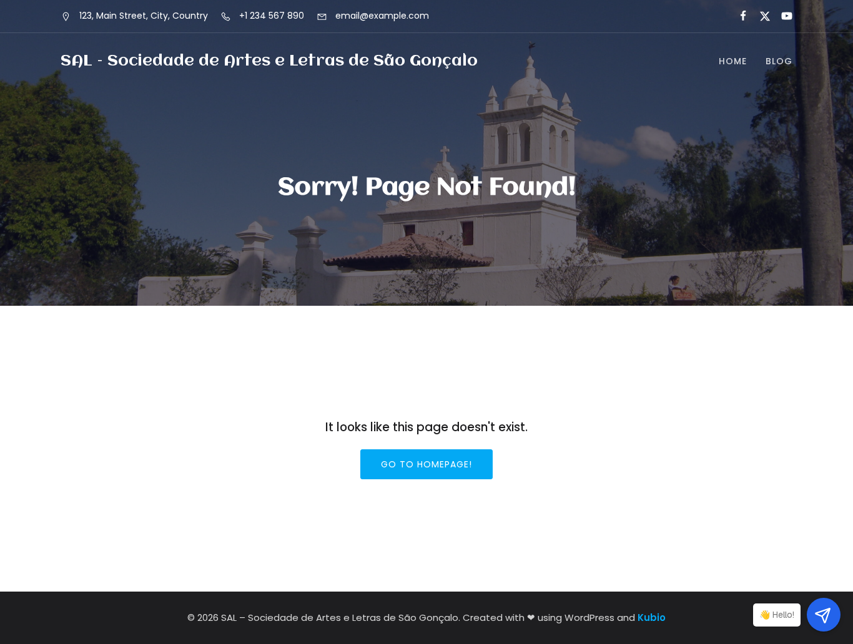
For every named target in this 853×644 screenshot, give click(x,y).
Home (733, 61)
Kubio (652, 617)
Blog (779, 61)
